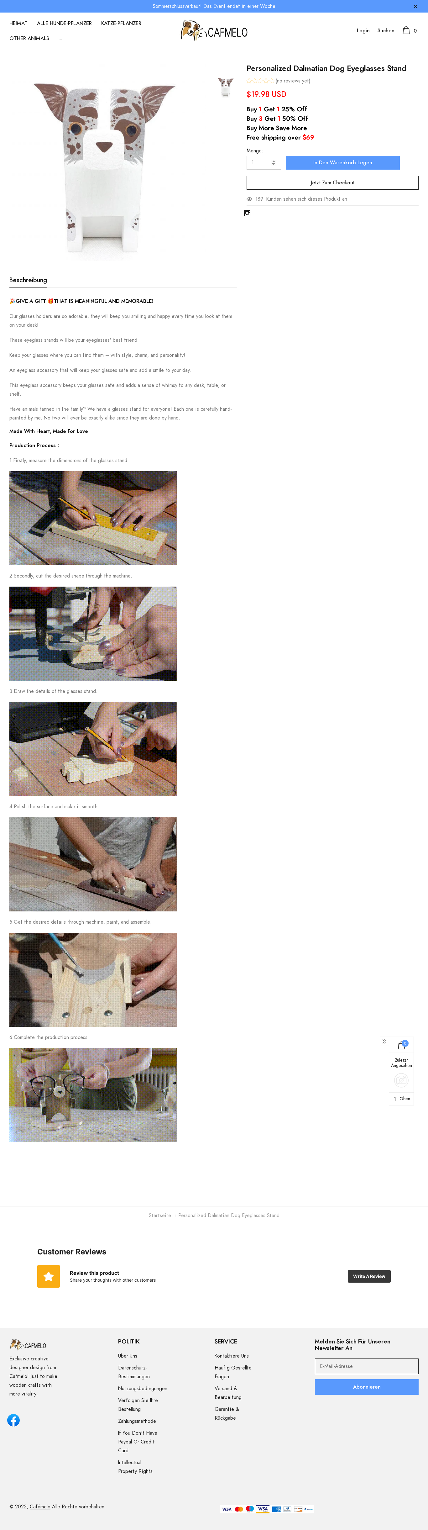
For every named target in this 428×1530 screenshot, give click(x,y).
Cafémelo (40, 1506)
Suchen (386, 30)
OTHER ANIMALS (29, 38)
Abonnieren (367, 1387)
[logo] (214, 31)
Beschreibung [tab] (28, 280)
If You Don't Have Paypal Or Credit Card (137, 1442)
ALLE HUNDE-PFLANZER (64, 23)
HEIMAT (18, 23)
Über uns (127, 1356)
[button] (279, 81)
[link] (226, 87)
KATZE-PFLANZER (121, 23)
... (60, 38)
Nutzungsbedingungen (142, 1388)
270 (259, 199)
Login (363, 30)
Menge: (255, 150)
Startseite (160, 1215)
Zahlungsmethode (137, 1421)
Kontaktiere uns (232, 1356)
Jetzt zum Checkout (332, 182)
